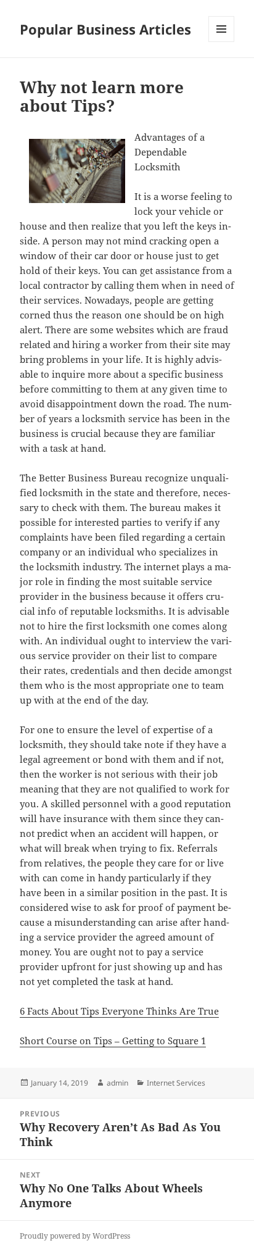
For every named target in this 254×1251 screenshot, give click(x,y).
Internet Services (176, 1083)
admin (117, 1083)
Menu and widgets (221, 41)
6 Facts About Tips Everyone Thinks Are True (119, 1011)
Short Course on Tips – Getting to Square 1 (113, 1040)
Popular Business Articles (105, 29)
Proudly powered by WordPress (75, 1236)
